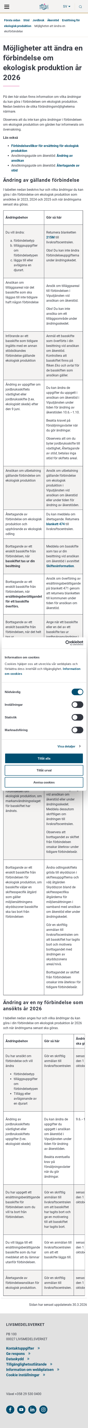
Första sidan (12, 20)
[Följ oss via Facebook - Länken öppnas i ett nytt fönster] (10, 1409)
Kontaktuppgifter (20, 1348)
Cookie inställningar (22, 1375)
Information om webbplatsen (30, 1369)
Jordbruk (38, 20)
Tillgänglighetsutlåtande (26, 1364)
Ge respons (15, 1353)
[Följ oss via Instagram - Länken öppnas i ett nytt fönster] (43, 1409)
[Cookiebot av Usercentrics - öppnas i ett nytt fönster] (65, 643)
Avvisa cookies (44, 782)
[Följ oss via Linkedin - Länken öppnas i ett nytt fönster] (32, 1409)
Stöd (26, 20)
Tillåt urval (44, 770)
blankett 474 (55, 524)
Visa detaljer (66, 746)
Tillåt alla (44, 758)
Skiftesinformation (60, 566)
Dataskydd (15, 1359)
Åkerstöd (53, 20)
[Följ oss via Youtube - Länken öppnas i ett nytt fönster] (21, 1409)
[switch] (77, 704)
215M (50, 237)
